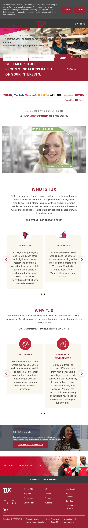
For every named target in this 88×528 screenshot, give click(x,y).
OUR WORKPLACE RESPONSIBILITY (43, 220)
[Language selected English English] (76, 24)
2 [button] (44, 294)
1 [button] (41, 294)
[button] (63, 58)
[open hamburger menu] (4, 23)
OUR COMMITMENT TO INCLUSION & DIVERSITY (44, 328)
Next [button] (82, 259)
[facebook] (5, 502)
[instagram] (5, 510)
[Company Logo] (42, 24)
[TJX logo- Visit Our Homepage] (7, 490)
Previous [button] (6, 259)
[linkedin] (13, 502)
